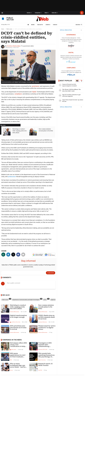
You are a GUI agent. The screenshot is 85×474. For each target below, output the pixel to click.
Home (2, 29)
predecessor (12, 176)
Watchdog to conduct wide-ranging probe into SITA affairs (19, 130)
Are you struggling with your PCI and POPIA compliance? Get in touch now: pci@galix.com (71, 71)
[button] (2, 13)
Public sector (9, 29)
